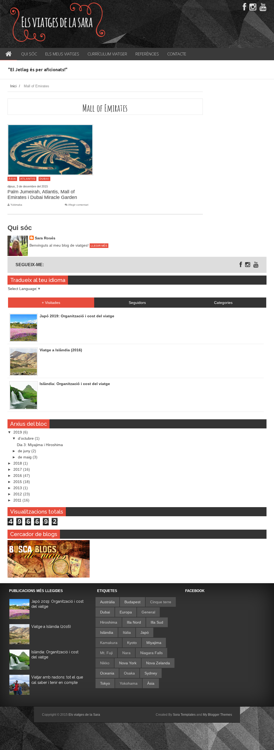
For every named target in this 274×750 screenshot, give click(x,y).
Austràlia (107, 602)
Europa (126, 612)
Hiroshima (108, 622)
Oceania (107, 673)
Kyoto (132, 642)
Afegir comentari (78, 204)
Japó (144, 632)
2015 (18, 482)
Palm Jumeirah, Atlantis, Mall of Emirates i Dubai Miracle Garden (42, 194)
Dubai (44, 178)
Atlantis (27, 178)
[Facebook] (244, 7)
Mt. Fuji (106, 653)
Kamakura (108, 642)
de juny (24, 451)
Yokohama (129, 683)
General (148, 612)
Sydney (150, 673)
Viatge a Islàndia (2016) (51, 626)
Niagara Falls (151, 653)
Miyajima (153, 642)
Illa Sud (157, 622)
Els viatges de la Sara (84, 715)
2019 (18, 432)
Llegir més (99, 245)
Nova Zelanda (158, 663)
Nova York (127, 663)
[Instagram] (252, 7)
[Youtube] (263, 7)
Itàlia (127, 632)
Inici (13, 86)
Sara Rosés (45, 238)
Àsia (12, 178)
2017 (18, 469)
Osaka (129, 673)
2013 (18, 488)
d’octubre (26, 438)
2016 (18, 475)
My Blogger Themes (217, 715)
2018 (18, 463)
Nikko (104, 663)
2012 (18, 494)
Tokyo (105, 683)
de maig (25, 457)
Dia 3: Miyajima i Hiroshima (40, 445)
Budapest (132, 602)
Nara (126, 653)
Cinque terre (160, 602)
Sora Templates (184, 715)
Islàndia (106, 632)
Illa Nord (134, 622)
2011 (17, 500)
